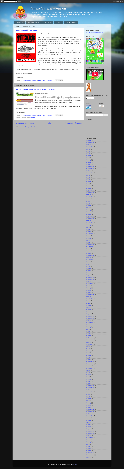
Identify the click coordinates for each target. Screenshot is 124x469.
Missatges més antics (73, 123)
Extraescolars (48, 22)
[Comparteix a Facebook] (61, 80)
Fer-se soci (58, 22)
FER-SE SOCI (90, 26)
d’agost (88, 149)
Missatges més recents (25, 123)
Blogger (74, 464)
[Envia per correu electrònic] (55, 80)
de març (88, 160)
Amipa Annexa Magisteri (48, 8)
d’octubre (88, 144)
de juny (88, 153)
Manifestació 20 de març (26, 30)
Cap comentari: (47, 80)
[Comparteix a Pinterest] (62, 80)
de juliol (88, 151)
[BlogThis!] (57, 80)
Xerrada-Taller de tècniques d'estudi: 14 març (35, 89)
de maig (88, 155)
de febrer (88, 162)
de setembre (89, 147)
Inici (49, 123)
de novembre (90, 168)
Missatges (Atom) (30, 126)
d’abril (88, 157)
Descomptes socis (70, 22)
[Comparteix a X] (59, 80)
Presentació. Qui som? (34, 22)
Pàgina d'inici (20, 22)
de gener (88, 140)
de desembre (90, 142)
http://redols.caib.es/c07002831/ (95, 32)
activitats (32, 117)
